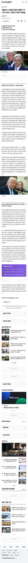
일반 (6, 7)
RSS (18, 552)
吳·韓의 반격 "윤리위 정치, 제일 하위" (19, 522)
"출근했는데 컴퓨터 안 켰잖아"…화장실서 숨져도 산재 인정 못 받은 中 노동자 (14, 274)
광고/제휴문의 (9, 550)
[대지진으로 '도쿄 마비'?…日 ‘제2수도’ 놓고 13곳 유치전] (6, 518)
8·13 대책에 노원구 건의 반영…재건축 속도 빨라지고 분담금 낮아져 (11, 482)
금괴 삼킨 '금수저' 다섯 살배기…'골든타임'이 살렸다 (18, 338)
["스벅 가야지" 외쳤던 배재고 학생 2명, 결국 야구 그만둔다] (5, 353)
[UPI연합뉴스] (14, 185)
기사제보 (14, 552)
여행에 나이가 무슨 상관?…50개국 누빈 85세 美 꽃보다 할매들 (18, 344)
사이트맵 (23, 547)
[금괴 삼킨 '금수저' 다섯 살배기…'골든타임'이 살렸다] (5, 340)
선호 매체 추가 (6, 21)
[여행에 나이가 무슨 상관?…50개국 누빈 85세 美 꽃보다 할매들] (5, 346)
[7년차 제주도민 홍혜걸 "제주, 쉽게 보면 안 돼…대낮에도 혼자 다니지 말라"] (5, 360)
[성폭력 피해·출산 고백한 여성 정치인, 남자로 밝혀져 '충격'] (5, 333)
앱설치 (11, 547)
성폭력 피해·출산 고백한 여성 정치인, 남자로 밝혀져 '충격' (17, 331)
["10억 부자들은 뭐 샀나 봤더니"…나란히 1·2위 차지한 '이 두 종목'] (22, 469)
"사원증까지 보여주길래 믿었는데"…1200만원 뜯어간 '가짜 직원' (10, 461)
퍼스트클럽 (4, 552)
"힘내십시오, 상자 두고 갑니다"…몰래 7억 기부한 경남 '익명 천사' (10, 475)
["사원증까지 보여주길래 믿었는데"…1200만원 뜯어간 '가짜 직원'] (22, 462)
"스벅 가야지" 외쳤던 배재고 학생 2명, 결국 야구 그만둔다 (18, 351)
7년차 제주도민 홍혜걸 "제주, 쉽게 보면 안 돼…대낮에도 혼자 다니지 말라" (18, 358)
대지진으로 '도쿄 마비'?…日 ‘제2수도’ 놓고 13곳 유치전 (18, 515)
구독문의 (9, 552)
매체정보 (16, 555)
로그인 (4, 547)
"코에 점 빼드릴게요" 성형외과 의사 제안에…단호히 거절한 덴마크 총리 (14, 271)
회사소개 (3, 550)
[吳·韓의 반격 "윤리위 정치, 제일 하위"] (6, 525)
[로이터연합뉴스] (14, 60)
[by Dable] (24, 489)
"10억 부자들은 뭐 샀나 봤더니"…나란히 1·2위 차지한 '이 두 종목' (14, 269)
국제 (3, 7)
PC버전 (17, 547)
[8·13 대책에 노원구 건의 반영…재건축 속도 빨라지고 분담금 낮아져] (22, 483)
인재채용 (15, 550)
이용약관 (11, 555)
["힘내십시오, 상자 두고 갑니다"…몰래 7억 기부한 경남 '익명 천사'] (22, 476)
